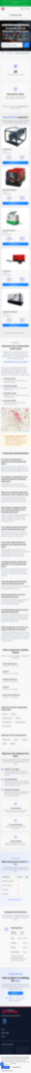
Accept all (5, 1067)
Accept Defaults (16, 1067)
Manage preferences (6, 1070)
